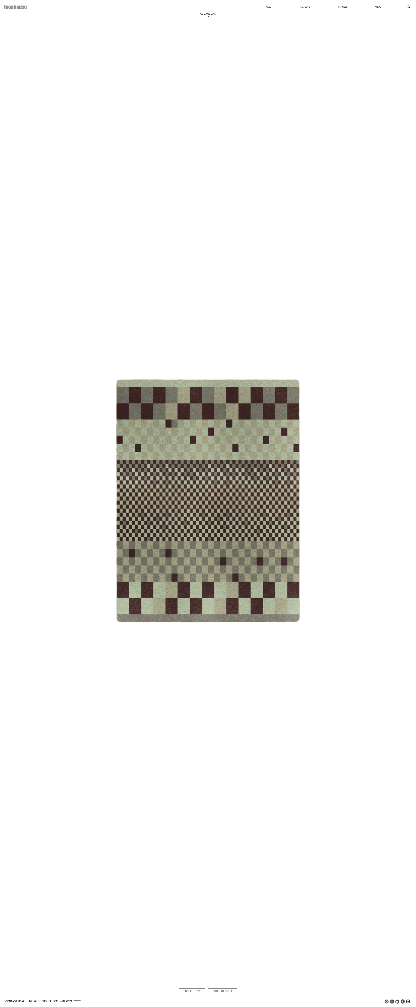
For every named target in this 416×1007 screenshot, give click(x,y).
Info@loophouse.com (43, 1001)
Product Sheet (222, 991)
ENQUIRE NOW (192, 991)
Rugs (268, 7)
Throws (343, 7)
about (379, 7)
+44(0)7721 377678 (70, 1001)
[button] (267, 7)
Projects (304, 7)
